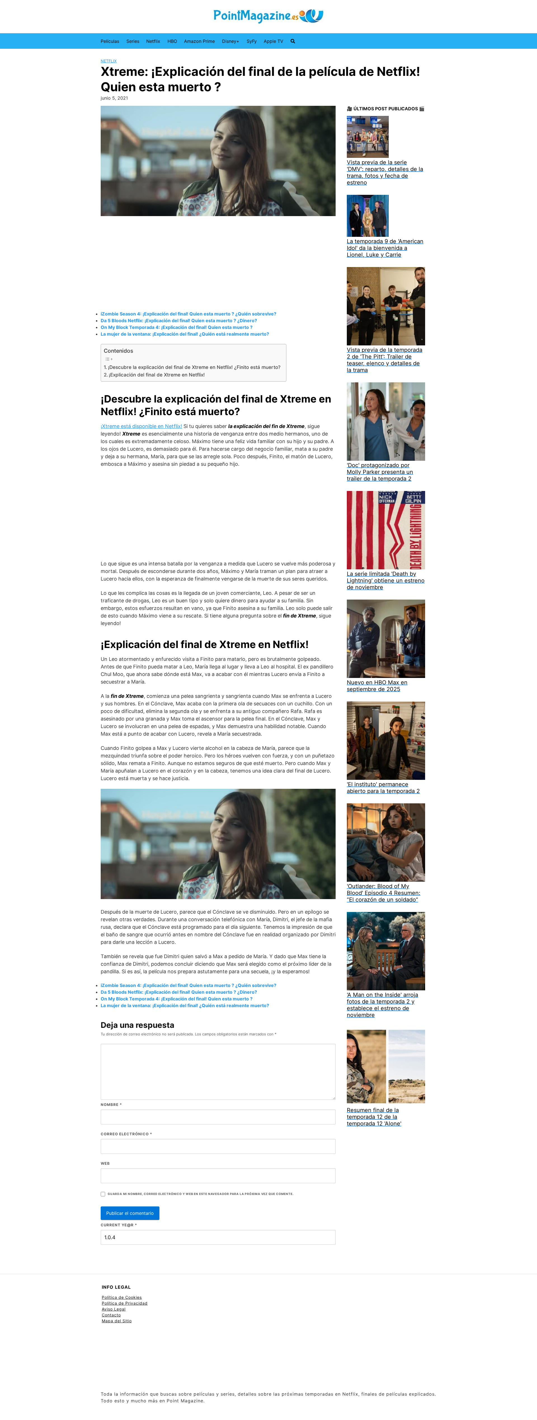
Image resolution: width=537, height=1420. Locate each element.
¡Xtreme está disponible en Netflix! (141, 426)
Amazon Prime (199, 41)
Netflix (153, 41)
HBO (172, 41)
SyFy (252, 41)
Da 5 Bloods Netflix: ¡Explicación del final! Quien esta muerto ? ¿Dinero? (179, 320)
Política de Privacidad (125, 1303)
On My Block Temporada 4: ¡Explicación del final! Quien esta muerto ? (177, 327)
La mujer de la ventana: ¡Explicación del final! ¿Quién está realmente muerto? (185, 334)
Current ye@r (119, 1225)
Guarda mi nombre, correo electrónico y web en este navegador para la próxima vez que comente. (200, 1194)
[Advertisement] (218, 264)
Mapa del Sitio (117, 1320)
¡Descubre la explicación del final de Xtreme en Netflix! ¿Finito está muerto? (194, 367)
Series (132, 41)
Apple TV (273, 41)
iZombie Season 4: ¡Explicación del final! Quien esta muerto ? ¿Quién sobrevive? (188, 314)
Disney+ (230, 41)
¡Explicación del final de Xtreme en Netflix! (157, 375)
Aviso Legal (114, 1309)
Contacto (111, 1315)
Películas (110, 41)
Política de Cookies (122, 1297)
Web (105, 1163)
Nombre (111, 1104)
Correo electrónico (126, 1134)
